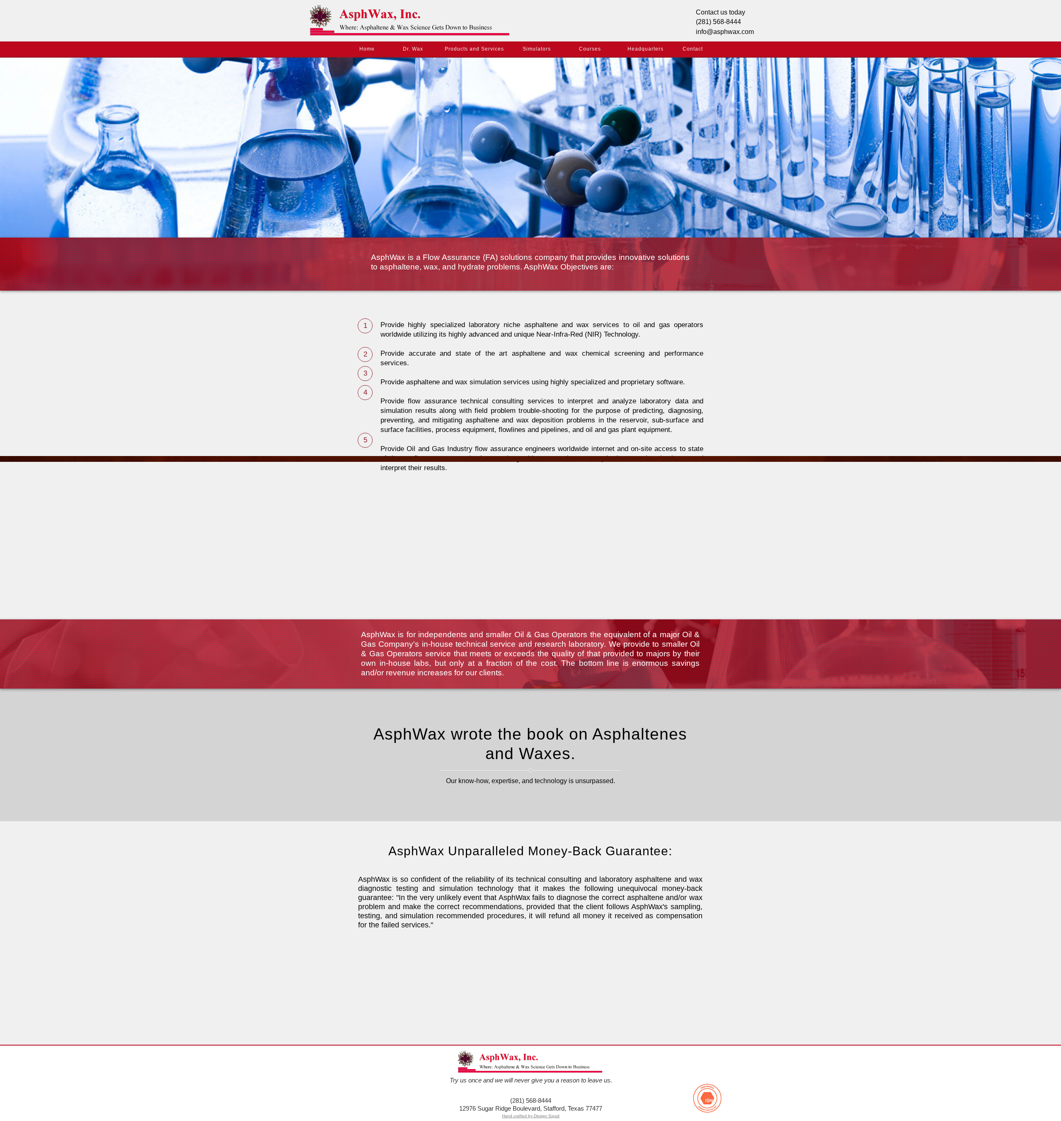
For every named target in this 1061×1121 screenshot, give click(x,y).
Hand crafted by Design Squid (531, 1116)
